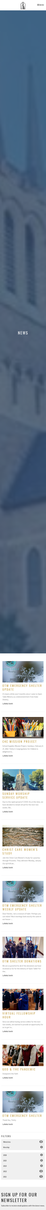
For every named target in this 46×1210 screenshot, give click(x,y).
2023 (22, 1166)
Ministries (22, 1142)
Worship (22, 1147)
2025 (22, 1160)
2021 (22, 1176)
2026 (22, 1155)
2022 (22, 1171)
